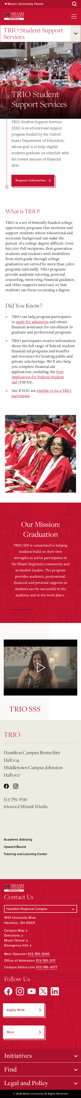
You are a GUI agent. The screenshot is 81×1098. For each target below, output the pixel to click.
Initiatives (18, 1055)
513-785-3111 (45, 961)
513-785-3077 (46, 967)
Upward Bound (15, 847)
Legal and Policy (26, 1083)
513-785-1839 (15, 799)
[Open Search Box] (74, 4)
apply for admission (32, 321)
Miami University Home (25, 4)
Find (10, 1069)
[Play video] (40, 667)
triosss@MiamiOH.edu (25, 806)
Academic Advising (18, 839)
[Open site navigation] (74, 16)
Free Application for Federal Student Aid (38, 376)
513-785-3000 (39, 954)
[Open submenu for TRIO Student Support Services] (75, 33)
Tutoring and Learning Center (25, 854)
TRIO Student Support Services (33, 33)
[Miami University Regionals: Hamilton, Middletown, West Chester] (14, 16)
